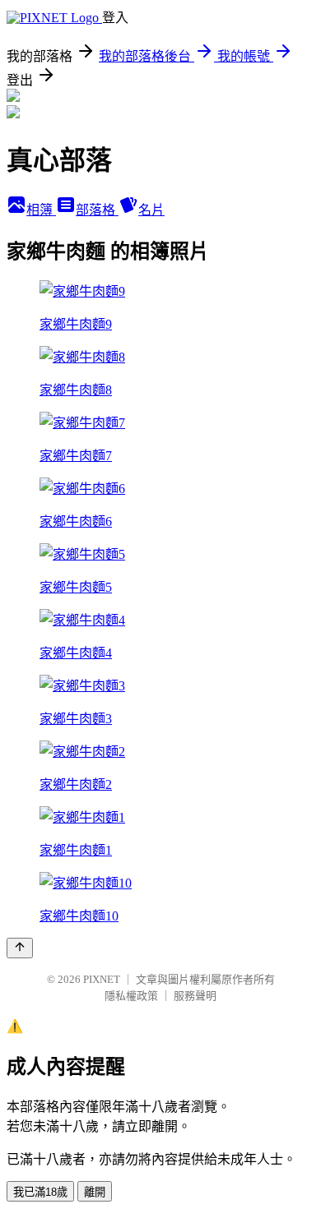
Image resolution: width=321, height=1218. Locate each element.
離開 (94, 1192)
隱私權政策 (131, 996)
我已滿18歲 (40, 1192)
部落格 (97, 210)
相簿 (41, 210)
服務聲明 (195, 996)
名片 (151, 210)
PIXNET (101, 979)
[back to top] (20, 948)
